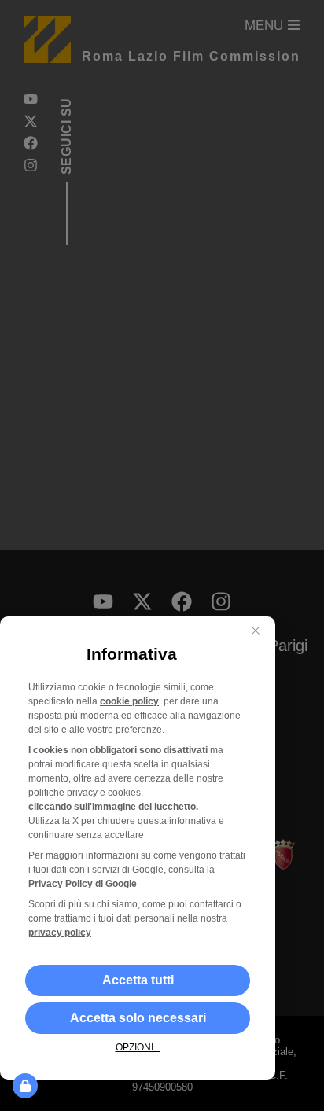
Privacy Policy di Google (82, 883)
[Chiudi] (255, 630)
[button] (137, 980)
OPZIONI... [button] (138, 1047)
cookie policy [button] (129, 701)
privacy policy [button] (59, 932)
